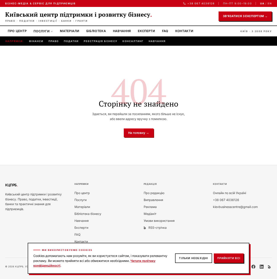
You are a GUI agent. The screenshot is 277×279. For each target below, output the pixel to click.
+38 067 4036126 (201, 3)
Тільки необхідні (193, 258)
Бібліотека (96, 31)
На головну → (138, 133)
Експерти (146, 31)
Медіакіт (150, 214)
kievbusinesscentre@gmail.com (235, 207)
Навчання (122, 31)
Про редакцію (154, 193)
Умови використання (159, 220)
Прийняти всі (228, 258)
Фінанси (36, 41)
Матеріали (69, 31)
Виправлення (153, 200)
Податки (71, 41)
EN (270, 3)
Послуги (42, 31)
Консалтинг (132, 41)
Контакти (184, 31)
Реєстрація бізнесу (100, 41)
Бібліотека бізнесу (87, 214)
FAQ (165, 31)
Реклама (150, 207)
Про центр (17, 31)
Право (53, 41)
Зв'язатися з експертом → (245, 16)
